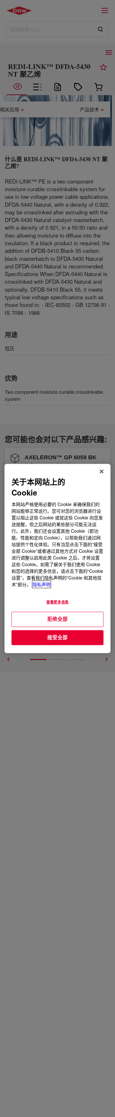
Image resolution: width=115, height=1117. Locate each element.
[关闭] (102, 471)
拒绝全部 (57, 618)
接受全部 (57, 637)
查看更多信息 (57, 602)
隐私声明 (41, 584)
